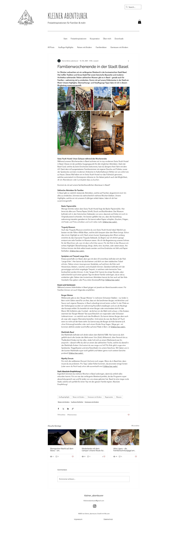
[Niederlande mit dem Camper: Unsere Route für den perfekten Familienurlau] (93, 437)
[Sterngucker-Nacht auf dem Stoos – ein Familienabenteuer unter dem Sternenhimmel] (62, 437)
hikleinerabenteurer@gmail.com (93, 501)
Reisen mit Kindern (84, 47)
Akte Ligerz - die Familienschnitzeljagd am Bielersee (123, 449)
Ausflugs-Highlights (65, 47)
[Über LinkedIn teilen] (68, 409)
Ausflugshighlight (64, 397)
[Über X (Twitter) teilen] (63, 409)
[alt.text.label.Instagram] (95, 506)
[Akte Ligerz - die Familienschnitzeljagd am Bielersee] (125, 437)
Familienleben (101, 47)
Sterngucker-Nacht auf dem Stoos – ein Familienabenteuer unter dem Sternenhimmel (61, 449)
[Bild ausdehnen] (66, 98)
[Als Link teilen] (73, 409)
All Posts (51, 47)
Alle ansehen (135, 425)
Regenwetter (109, 397)
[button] (139, 22)
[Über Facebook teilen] (58, 409)
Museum (119, 397)
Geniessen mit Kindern (119, 47)
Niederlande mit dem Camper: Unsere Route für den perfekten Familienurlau (92, 449)
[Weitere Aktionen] (128, 61)
